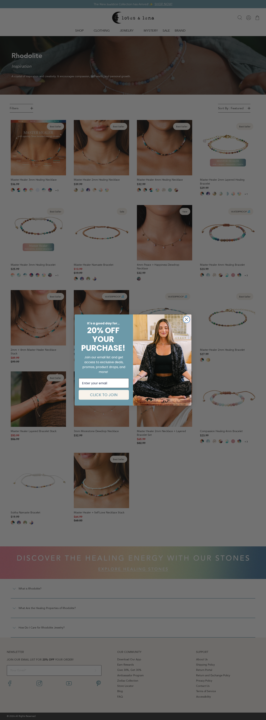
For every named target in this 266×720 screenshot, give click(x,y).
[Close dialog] (186, 319)
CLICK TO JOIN (104, 395)
